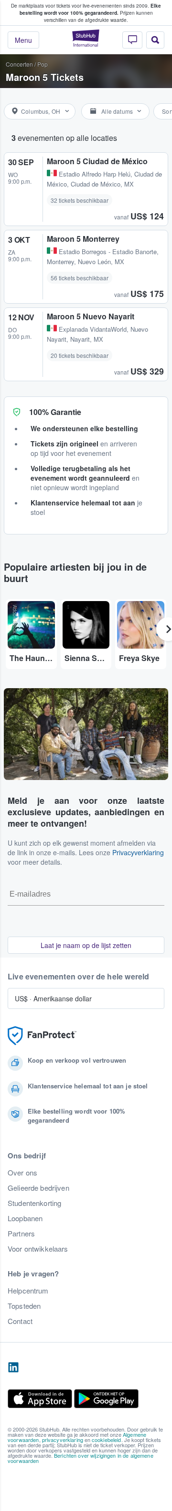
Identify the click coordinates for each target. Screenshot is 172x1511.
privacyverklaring (62, 1439)
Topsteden (24, 1306)
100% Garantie (55, 411)
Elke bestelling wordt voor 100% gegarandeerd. (90, 9)
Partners (21, 1233)
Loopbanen (25, 1218)
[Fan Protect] (42, 1036)
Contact (20, 1321)
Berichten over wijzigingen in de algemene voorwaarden (80, 1458)
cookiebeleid (106, 1439)
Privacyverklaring (138, 852)
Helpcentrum (28, 1290)
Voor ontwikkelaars (38, 1249)
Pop (42, 64)
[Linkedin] (13, 1368)
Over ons (22, 1172)
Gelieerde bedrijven (38, 1188)
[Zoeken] (155, 40)
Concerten (19, 64)
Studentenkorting (34, 1203)
